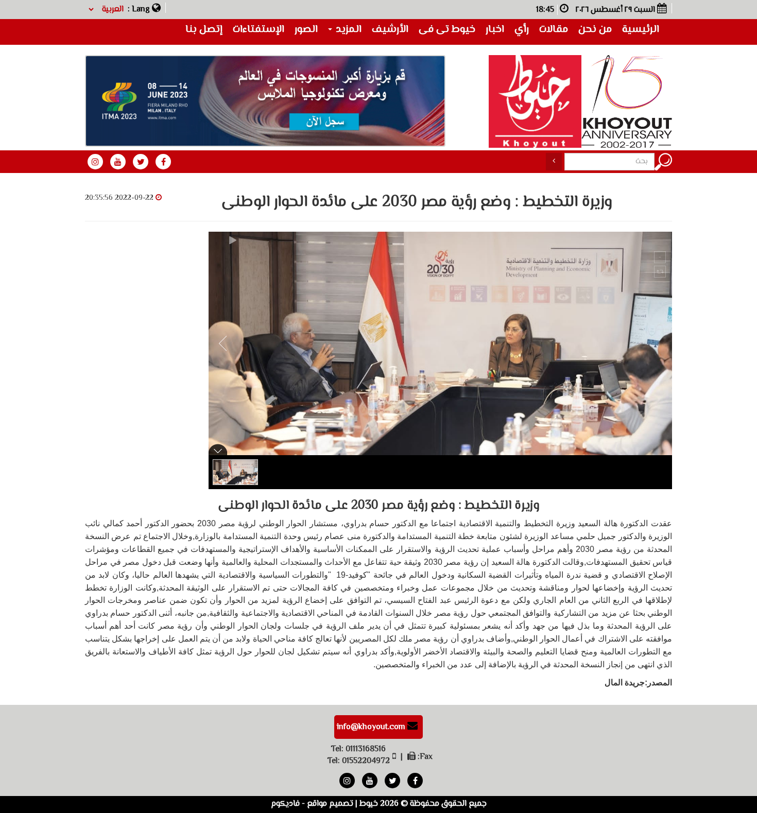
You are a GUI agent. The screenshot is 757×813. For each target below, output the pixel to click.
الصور (306, 30)
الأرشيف (390, 30)
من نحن (595, 30)
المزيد (347, 30)
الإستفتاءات (258, 30)
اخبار (495, 30)
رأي (521, 30)
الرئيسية (640, 30)
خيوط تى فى (447, 30)
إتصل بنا (203, 30)
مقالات (553, 30)
